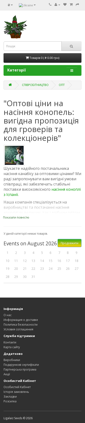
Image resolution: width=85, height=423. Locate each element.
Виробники (12, 360)
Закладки (10, 396)
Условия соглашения (18, 329)
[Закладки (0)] (65, 5)
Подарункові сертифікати (21, 365)
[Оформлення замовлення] (77, 5)
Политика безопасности (21, 325)
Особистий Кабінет (17, 387)
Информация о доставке (21, 320)
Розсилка (10, 401)
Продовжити (69, 243)
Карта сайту (12, 347)
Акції (7, 374)
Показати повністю (16, 217)
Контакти (10, 342)
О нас (8, 315)
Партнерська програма (20, 369)
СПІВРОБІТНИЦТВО (35, 85)
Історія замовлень (16, 392)
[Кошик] (71, 5)
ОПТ (62, 85)
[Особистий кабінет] (57, 5)
